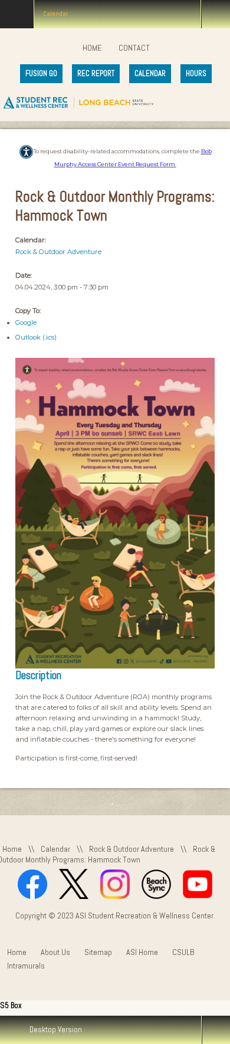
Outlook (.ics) (36, 337)
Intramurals (26, 966)
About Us (55, 952)
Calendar (55, 849)
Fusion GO (41, 73)
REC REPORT (95, 73)
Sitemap (98, 952)
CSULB (183, 952)
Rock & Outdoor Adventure (58, 252)
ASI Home (142, 952)
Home (92, 47)
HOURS (196, 73)
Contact (134, 47)
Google (26, 322)
